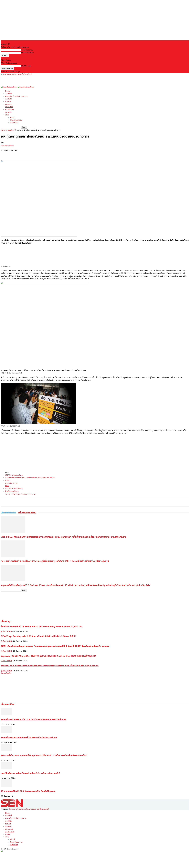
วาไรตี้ (12, 117)
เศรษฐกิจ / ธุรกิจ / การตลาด (16, 96)
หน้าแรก (4, 130)
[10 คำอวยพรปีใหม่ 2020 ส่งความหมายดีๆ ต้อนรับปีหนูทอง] (6, 786)
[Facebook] (4, 154)
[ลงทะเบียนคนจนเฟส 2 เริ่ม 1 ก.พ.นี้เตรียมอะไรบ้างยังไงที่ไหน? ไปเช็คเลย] (6, 715)
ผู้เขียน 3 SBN (6, 631)
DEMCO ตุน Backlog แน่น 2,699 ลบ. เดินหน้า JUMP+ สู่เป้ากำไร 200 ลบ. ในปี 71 (38, 636)
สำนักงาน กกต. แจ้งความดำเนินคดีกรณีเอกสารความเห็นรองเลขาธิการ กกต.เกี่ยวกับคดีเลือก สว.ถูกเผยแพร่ (50, 665)
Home (7, 91)
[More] (20, 154)
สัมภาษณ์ (9, 106)
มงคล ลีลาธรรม (11, 483)
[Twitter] (12, 154)
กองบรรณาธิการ (7, 146)
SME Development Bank (14, 475)
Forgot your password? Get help (12, 58)
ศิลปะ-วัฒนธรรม (16, 120)
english (8, 112)
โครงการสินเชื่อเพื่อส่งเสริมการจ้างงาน (20, 494)
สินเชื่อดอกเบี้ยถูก (12, 491)
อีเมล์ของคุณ (26, 66)
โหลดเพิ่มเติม (6, 673)
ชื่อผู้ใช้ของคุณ (27, 50)
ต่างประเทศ (9, 109)
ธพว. (7, 480)
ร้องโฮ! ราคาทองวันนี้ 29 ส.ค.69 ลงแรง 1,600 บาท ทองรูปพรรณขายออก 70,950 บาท (41, 626)
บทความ (8, 104)
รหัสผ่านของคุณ (27, 53)
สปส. (7, 486)
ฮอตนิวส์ (8, 93)
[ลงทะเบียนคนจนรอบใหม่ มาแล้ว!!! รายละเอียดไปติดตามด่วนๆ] (6, 733)
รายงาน (8, 101)
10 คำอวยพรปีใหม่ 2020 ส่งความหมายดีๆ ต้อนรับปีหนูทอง (28, 791)
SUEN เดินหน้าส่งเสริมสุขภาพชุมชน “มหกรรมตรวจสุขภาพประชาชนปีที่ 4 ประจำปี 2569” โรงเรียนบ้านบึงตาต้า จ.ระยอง (55, 646)
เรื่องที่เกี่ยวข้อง (8, 512)
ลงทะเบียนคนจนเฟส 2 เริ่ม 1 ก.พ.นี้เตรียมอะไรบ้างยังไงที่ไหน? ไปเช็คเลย (33, 719)
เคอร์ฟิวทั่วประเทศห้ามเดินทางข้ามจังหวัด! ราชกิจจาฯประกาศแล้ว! (30, 773)
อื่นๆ (7, 114)
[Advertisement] (41, 80)
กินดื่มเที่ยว (14, 122)
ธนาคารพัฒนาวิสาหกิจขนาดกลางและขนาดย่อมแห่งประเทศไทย (30, 477)
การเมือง (8, 99)
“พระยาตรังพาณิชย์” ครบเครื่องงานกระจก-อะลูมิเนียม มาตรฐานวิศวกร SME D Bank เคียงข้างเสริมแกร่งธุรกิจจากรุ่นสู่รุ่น (55, 561)
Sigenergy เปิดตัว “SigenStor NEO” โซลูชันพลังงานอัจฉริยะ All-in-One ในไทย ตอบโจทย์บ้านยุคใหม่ (48, 655)
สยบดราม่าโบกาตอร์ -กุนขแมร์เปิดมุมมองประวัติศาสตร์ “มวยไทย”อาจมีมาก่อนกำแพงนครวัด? (44, 755)
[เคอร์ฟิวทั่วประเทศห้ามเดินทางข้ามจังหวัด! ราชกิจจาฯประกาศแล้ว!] (6, 769)
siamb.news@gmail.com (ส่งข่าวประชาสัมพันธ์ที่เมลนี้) (29, 809)
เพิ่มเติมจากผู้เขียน (27, 512)
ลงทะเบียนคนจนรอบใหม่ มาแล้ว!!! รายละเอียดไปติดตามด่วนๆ (29, 737)
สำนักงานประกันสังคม (14, 488)
